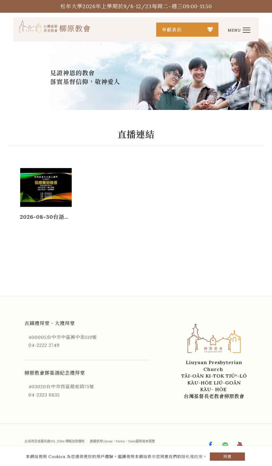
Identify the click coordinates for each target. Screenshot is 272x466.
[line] (225, 445)
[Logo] (55, 26)
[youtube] (240, 445)
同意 (227, 456)
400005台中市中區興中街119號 (62, 337)
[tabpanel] (136, 67)
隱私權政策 (192, 456)
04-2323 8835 (44, 395)
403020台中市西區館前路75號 (61, 387)
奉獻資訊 (172, 30)
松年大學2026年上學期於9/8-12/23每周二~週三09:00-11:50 (136, 6)
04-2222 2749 (44, 345)
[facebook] (211, 445)
